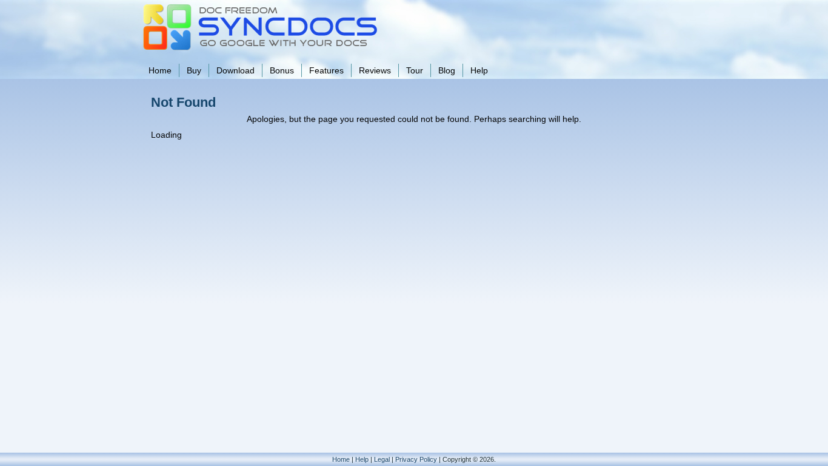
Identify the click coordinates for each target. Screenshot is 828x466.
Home (160, 70)
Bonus (282, 70)
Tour (414, 70)
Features (326, 70)
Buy (194, 70)
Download (235, 70)
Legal (382, 459)
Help (479, 70)
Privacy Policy (416, 459)
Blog (446, 70)
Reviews (375, 70)
